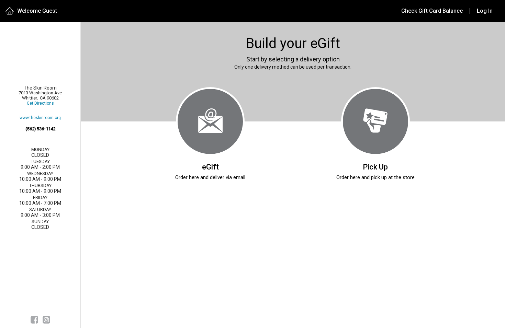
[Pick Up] (375, 121)
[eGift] (210, 121)
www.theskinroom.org (40, 118)
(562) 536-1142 (40, 128)
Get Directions (40, 103)
